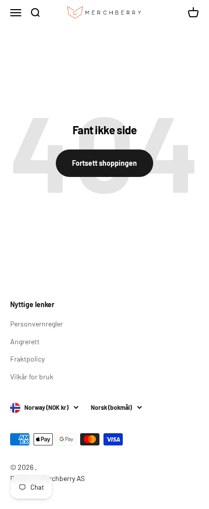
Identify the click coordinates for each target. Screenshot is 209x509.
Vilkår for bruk (31, 376)
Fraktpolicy (27, 358)
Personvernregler (36, 323)
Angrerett (25, 341)
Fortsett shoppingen (104, 163)
